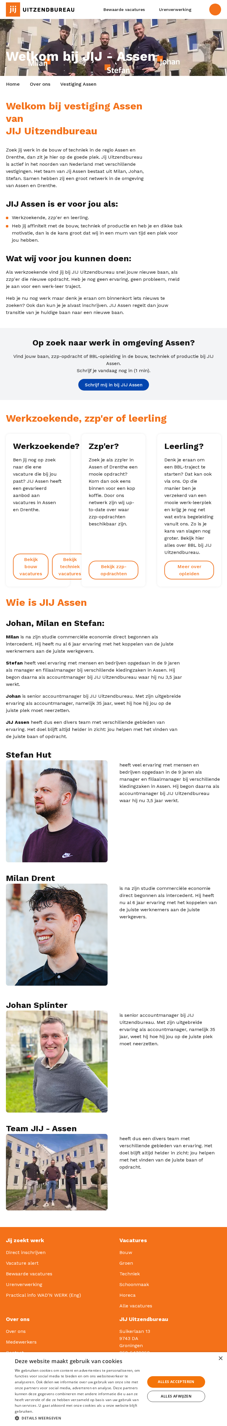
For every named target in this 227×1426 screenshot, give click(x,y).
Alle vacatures (135, 1306)
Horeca (127, 1295)
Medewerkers (21, 1342)
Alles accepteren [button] (176, 1381)
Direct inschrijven (26, 1252)
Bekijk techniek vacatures (70, 566)
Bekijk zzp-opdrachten (113, 570)
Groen (126, 1263)
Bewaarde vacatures (29, 1274)
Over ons (40, 84)
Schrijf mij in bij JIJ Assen (113, 385)
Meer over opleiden (189, 570)
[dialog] (113, 1389)
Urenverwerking (24, 1284)
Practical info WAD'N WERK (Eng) (43, 1295)
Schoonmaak (134, 1284)
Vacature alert (22, 1263)
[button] (78, 1418)
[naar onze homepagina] (38, 9)
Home (13, 84)
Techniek (129, 1274)
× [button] (220, 1358)
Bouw (125, 1252)
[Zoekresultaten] (201, 9)
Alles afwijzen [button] (176, 1396)
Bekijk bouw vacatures (31, 566)
